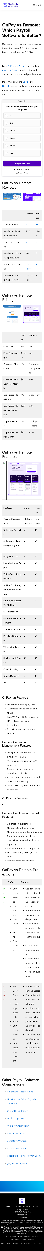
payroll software (10, 70)
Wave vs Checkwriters (18, 1125)
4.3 (37, 264)
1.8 (27, 242)
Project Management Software (22, 1240)
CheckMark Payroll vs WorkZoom (24, 1155)
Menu (39, 5)
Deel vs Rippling (15, 1118)
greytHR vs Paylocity (17, 1163)
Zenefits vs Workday (17, 1140)
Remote (23, 66)
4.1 (27, 224)
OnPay (10, 66)
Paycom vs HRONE (16, 1133)
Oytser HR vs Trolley (17, 1110)
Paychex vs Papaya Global (20, 1091)
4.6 (37, 224)
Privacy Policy (23, 1236)
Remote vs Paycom (16, 1148)
